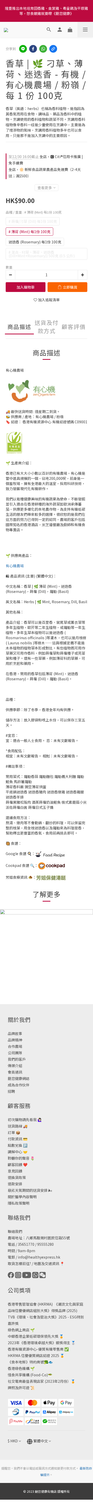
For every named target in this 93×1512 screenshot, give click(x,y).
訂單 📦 (14, 1132)
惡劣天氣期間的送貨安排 (28, 1190)
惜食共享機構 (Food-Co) (28, 1374)
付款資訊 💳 (17, 1138)
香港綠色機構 (18, 1368)
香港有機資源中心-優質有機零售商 (36, 1349)
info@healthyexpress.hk (39, 1257)
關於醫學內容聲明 (22, 1196)
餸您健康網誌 (18, 1078)
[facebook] (33, 49)
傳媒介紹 (15, 1065)
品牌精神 (15, 1039)
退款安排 (15, 1183)
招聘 (11, 1091)
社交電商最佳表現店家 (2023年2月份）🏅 (41, 1381)
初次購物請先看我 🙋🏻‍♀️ (25, 1119)
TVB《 (13, 1316)
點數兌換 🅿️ (17, 1145)
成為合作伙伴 (18, 1084)
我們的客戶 (17, 1059)
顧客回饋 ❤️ (17, 1164)
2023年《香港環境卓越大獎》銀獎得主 (39, 1342)
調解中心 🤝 (17, 1151)
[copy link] (53, 49)
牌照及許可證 (18, 1387)
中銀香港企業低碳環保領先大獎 (33, 1336)
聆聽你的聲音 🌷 (21, 1158)
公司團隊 (15, 1052)
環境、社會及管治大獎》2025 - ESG (48, 1316)
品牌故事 (15, 1033)
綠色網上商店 (18, 1329)
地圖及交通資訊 (46, 1263)
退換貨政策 (17, 1177)
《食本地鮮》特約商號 (26, 1361)
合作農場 (15, 1046)
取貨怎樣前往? (19, 1263)
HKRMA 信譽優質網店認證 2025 (33, 1355)
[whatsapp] (43, 49)
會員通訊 (15, 1072)
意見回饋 (15, 1171)
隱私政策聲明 (18, 1203)
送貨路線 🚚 (17, 1126)
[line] (23, 49)
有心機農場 (15, 565)
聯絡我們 (15, 1231)
